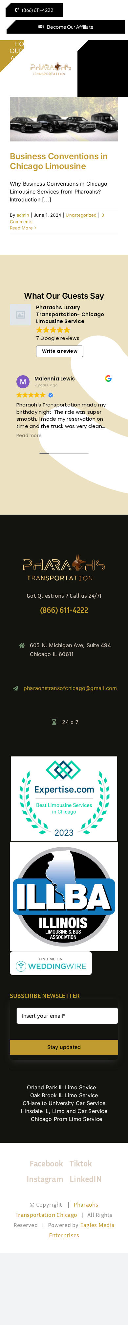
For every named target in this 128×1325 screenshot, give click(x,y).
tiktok (81, 1163)
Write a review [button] (59, 351)
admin (23, 215)
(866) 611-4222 (64, 610)
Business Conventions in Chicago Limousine (59, 161)
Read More (21, 227)
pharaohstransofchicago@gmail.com (70, 688)
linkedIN (85, 1179)
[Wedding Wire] (51, 953)
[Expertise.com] (64, 758)
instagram (45, 1179)
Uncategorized (81, 215)
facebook (46, 1163)
